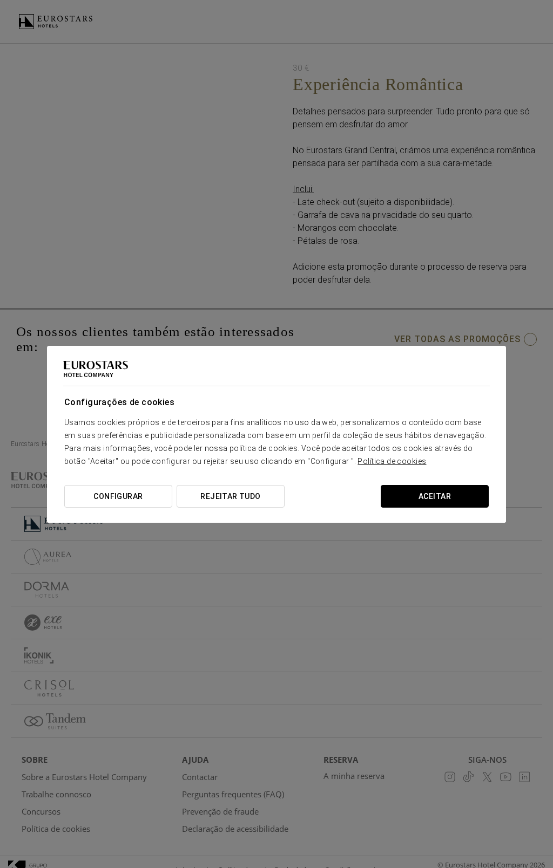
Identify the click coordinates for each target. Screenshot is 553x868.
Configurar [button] (118, 496)
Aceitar (435, 496)
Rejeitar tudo (230, 496)
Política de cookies (392, 461)
